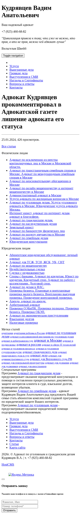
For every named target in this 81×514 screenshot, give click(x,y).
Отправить (9, 510)
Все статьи (9, 146)
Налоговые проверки (23, 322)
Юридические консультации (28, 241)
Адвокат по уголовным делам (37, 405)
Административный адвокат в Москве (35, 195)
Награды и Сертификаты (26, 80)
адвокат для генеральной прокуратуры (23, 362)
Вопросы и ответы (21, 84)
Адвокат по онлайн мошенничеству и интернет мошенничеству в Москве (41, 190)
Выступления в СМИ (23, 76)
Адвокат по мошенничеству (28, 265)
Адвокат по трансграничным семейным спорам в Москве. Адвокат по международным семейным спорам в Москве (42, 174)
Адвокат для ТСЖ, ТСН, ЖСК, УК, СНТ (36, 262)
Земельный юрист (21, 227)
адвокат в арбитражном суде (17, 340)
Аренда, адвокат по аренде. (27, 301)
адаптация (7, 333)
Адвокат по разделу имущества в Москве (37, 234)
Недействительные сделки (27, 269)
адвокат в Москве (48, 340)
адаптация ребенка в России (29, 333)
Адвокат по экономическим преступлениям (38, 315)
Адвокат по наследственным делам (33, 223)
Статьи (14, 444)
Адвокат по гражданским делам (38, 373)
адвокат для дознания (57, 362)
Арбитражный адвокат (24, 305)
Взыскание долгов (21, 319)
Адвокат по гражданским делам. (31, 220)
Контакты (16, 87)
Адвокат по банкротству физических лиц (37, 231)
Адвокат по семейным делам (28, 238)
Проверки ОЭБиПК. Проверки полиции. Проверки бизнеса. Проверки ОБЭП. (44, 310)
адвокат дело (39, 355)
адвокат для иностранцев (32, 366)
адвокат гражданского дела (40, 352)
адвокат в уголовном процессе (18, 348)
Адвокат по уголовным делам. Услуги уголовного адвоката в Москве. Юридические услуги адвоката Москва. (43, 206)
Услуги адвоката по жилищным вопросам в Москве (44, 199)
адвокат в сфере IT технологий (59, 344)
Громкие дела (18, 73)
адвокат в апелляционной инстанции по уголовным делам (42, 336)
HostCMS (8, 464)
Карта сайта (17, 447)
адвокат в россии (29, 344)
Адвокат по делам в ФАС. (26, 287)
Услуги (14, 66)
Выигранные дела (21, 69)
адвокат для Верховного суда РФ (51, 359)
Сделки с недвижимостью (26, 272)
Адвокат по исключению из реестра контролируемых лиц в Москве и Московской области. (40, 163)
